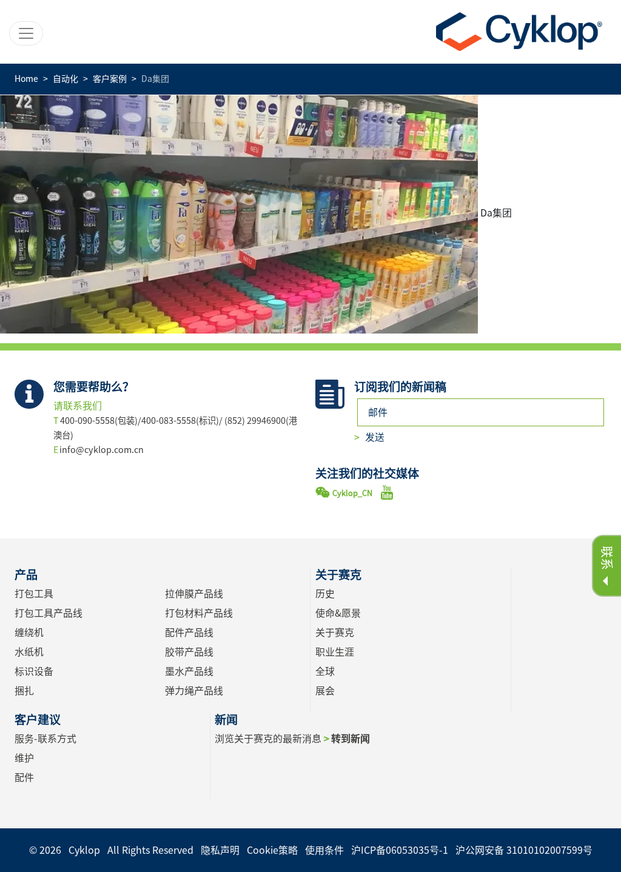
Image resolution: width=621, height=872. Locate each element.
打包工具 (34, 594)
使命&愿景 (338, 613)
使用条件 (324, 850)
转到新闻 (350, 738)
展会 (325, 691)
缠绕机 (29, 632)
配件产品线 (189, 632)
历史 (325, 594)
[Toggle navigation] (26, 33)
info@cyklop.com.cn (101, 449)
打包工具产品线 (48, 613)
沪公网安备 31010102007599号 (523, 850)
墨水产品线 (189, 671)
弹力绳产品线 (194, 691)
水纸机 (29, 652)
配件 (24, 777)
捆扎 (24, 691)
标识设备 (34, 671)
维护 (24, 758)
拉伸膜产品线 (194, 594)
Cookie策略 (272, 850)
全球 (325, 671)
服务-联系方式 (45, 738)
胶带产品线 (189, 652)
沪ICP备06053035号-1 (399, 850)
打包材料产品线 (199, 613)
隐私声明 (220, 850)
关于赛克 (334, 632)
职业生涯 (334, 652)
